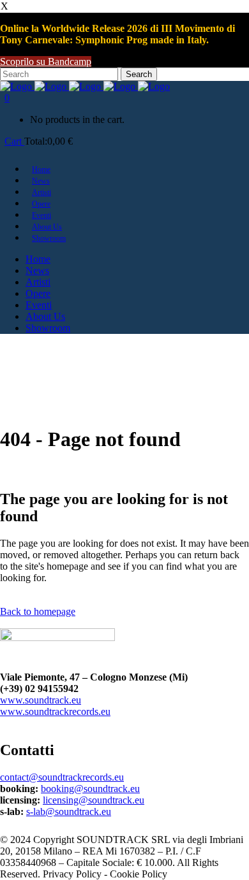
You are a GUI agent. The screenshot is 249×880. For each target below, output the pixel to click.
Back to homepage (37, 611)
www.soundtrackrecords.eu (55, 711)
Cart (14, 141)
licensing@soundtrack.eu (93, 800)
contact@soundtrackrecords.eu (62, 777)
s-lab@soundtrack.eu (68, 811)
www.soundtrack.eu (40, 700)
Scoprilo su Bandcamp (45, 61)
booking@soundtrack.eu (90, 788)
